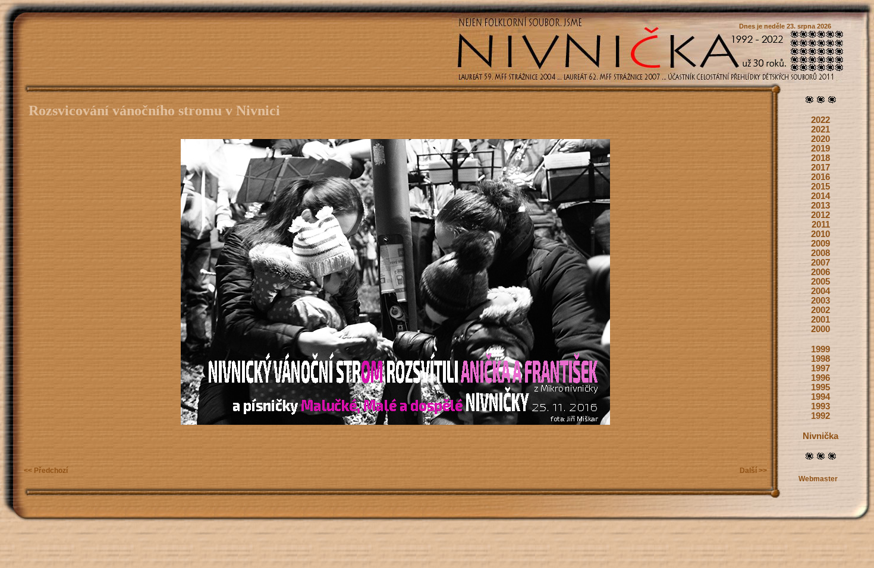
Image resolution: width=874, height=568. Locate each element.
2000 (820, 329)
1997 (820, 368)
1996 (820, 378)
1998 (820, 359)
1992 (820, 416)
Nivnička (820, 436)
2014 (820, 196)
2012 (820, 215)
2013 (820, 205)
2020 (820, 139)
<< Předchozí (46, 470)
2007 (820, 262)
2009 (820, 243)
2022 (820, 120)
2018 (820, 158)
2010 (820, 234)
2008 (820, 253)
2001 (820, 319)
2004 (820, 291)
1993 (820, 406)
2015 (820, 186)
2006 (820, 272)
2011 (821, 224)
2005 (820, 281)
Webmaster (818, 479)
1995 (820, 387)
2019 (820, 148)
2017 (820, 167)
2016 (820, 177)
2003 (820, 300)
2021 (820, 129)
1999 (820, 349)
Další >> (753, 470)
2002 (820, 310)
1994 (820, 397)
